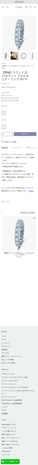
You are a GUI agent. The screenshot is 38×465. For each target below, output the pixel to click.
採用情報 (5, 413)
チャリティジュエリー (9, 397)
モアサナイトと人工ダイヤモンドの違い (15, 377)
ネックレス (5, 343)
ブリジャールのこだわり (10, 380)
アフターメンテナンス (9, 428)
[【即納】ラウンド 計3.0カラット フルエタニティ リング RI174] (19, 233)
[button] (7, 7)
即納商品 (5, 349)
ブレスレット (6, 346)
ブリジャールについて (9, 384)
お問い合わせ (6, 451)
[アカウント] (26, 7)
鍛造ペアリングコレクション (11, 356)
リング (4, 336)
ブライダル (5, 353)
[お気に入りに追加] (34, 218)
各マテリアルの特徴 (8, 363)
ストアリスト (6, 454)
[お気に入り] (30, 7)
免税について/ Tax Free (9, 441)
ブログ (4, 410)
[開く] (2, 7)
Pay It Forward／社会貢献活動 (12, 400)
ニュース (5, 407)
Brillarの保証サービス (9, 424)
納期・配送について (8, 434)
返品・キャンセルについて (10, 438)
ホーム (3, 63)
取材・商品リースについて (10, 444)
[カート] (35, 7)
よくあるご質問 (7, 448)
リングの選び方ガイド (9, 431)
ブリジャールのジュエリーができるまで (15, 387)
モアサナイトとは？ (8, 374)
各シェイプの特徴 (8, 359)
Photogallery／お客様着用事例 (12, 403)
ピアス (4, 339)
